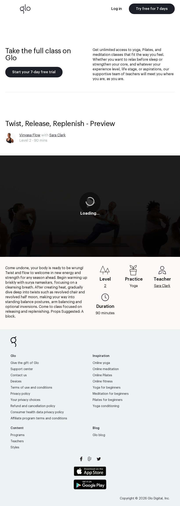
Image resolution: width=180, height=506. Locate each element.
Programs (18, 435)
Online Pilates (102, 375)
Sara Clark (57, 135)
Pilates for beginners (107, 400)
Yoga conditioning (106, 406)
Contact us (19, 375)
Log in (116, 9)
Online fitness (103, 381)
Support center (22, 369)
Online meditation (106, 369)
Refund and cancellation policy (33, 406)
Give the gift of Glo (25, 363)
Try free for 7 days (152, 9)
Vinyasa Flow (29, 135)
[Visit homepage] (25, 9)
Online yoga (101, 363)
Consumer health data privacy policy (37, 412)
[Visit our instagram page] (90, 459)
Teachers (17, 441)
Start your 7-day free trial (34, 72)
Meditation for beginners (111, 393)
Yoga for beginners (107, 387)
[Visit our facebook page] (81, 459)
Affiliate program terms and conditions (39, 418)
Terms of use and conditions (31, 387)
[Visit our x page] (99, 459)
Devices (16, 381)
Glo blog (99, 435)
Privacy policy (20, 393)
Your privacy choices (25, 400)
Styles (15, 447)
